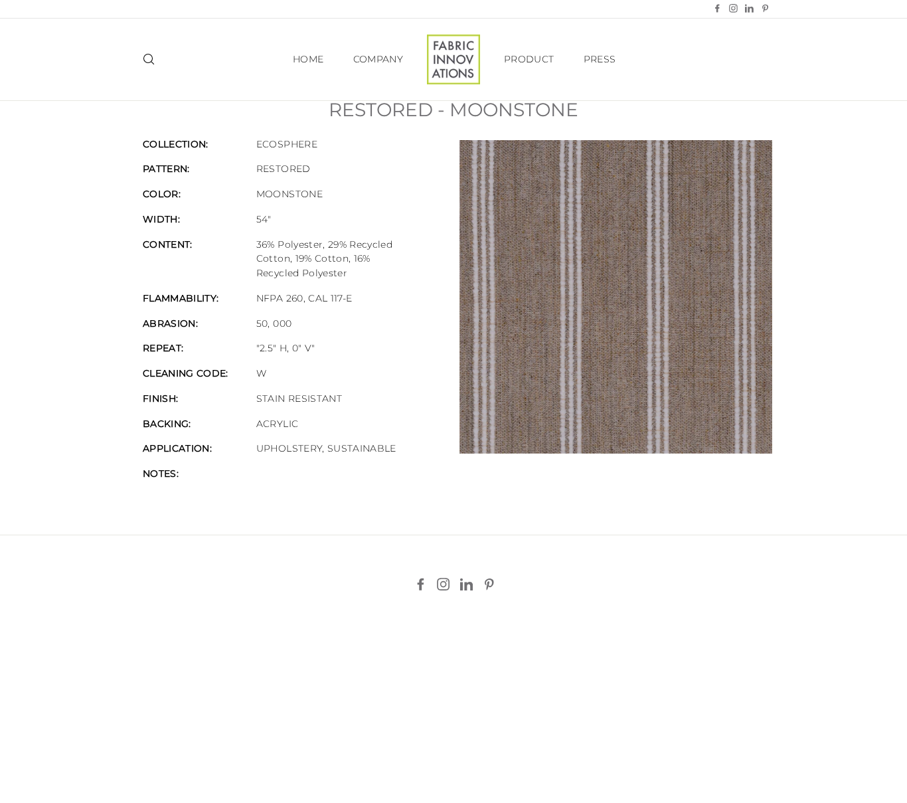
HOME (308, 59)
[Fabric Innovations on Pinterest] (489, 584)
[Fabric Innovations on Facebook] (420, 584)
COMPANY (378, 59)
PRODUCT (529, 59)
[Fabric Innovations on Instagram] (443, 584)
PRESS (600, 59)
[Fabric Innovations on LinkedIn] (466, 584)
